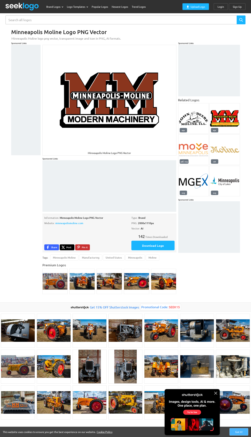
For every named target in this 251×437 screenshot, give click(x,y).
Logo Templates (76, 6)
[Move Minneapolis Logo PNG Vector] (193, 149)
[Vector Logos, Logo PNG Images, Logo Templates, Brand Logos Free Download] (22, 6)
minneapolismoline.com (69, 223)
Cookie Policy (104, 432)
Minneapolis (135, 257)
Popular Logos (100, 6)
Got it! (239, 432)
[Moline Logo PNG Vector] (224, 149)
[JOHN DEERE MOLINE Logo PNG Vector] (193, 118)
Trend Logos (139, 6)
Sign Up (237, 6)
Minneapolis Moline (64, 257)
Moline (152, 257)
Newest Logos (120, 6)
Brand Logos (53, 6)
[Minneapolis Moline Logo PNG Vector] (224, 118)
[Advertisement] (26, 100)
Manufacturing (90, 257)
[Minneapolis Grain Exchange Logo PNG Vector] (193, 181)
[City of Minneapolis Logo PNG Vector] (224, 181)
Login (221, 6)
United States (114, 257)
